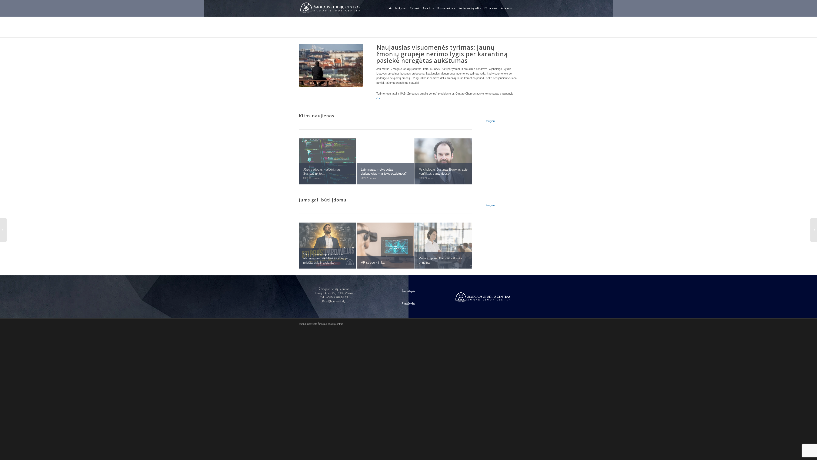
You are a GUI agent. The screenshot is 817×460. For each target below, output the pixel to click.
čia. (378, 98)
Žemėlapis (408, 291)
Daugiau (490, 121)
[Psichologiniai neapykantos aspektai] (3, 230)
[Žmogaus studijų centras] (331, 8)
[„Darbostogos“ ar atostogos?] (813, 230)
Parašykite (408, 303)
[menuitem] (390, 8)
